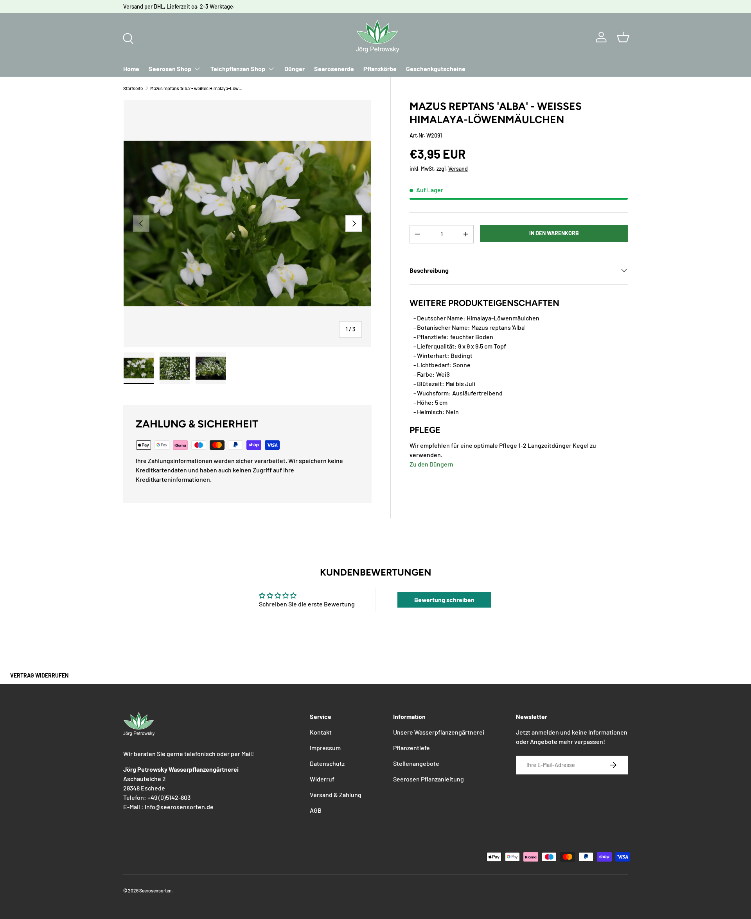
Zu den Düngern (431, 464)
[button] (623, 37)
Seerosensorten (155, 890)
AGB (316, 810)
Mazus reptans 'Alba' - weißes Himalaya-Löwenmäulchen (197, 88)
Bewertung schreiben (444, 599)
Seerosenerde (334, 68)
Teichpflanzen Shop (237, 68)
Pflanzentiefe (411, 747)
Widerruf (322, 779)
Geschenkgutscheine (435, 68)
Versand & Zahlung (335, 794)
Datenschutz (327, 763)
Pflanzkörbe (380, 68)
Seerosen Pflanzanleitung (428, 779)
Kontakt (321, 732)
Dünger (294, 68)
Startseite (133, 88)
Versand (458, 168)
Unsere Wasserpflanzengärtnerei (438, 732)
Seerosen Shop (170, 68)
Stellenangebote (416, 763)
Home (131, 68)
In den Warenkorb (554, 233)
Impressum (325, 747)
